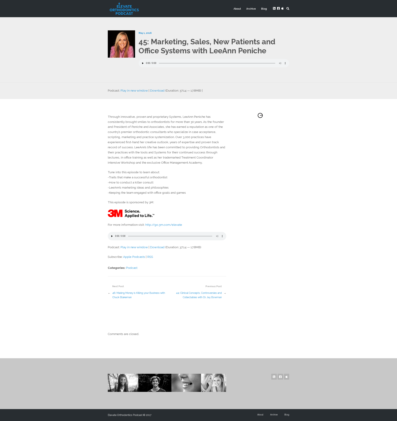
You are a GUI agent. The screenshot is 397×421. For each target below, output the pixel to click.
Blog (264, 8)
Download (157, 90)
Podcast (131, 268)
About (237, 8)
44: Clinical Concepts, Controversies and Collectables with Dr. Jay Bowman (199, 295)
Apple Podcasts (134, 257)
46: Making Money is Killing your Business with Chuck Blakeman (138, 295)
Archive (251, 8)
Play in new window (134, 90)
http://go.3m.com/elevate (163, 225)
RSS (150, 257)
